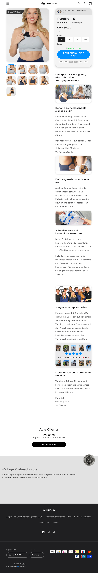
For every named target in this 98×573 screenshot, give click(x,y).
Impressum (44, 522)
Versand (71, 517)
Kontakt (55, 522)
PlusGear (23, 564)
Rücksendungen (84, 517)
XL (86, 40)
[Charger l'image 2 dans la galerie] (22, 69)
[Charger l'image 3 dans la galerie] (33, 69)
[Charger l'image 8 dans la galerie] (33, 80)
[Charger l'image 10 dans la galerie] (11, 91)
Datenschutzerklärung (55, 517)
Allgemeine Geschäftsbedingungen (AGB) (24, 517)
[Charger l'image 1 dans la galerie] (11, 69)
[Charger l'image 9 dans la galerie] (44, 80)
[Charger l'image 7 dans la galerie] (22, 80)
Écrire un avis (49, 444)
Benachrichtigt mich (73, 54)
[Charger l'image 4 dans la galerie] (44, 69)
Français (35, 555)
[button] (7, 3)
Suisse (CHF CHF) (16, 555)
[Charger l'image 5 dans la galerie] (11, 80)
